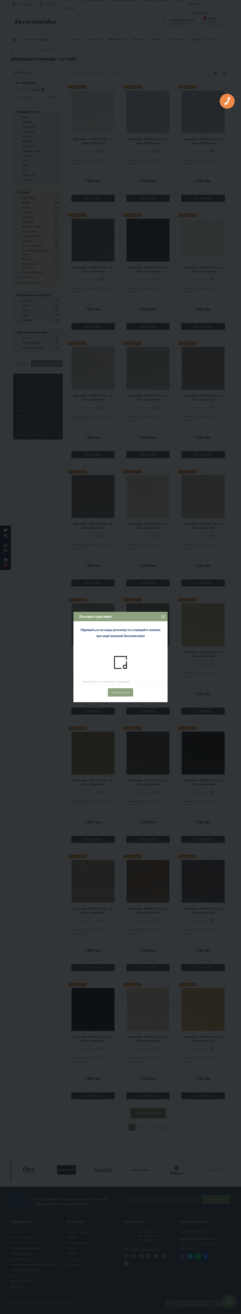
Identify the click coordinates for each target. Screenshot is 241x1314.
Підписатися (120, 692)
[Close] (163, 616)
